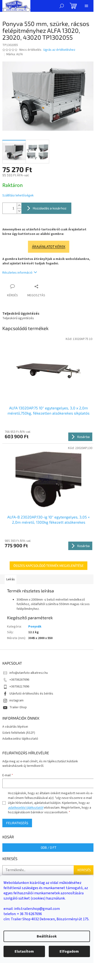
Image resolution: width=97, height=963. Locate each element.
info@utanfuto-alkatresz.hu (28, 672)
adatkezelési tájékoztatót (25, 807)
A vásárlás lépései (15, 726)
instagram (16, 700)
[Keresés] (61, 6)
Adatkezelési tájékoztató (20, 738)
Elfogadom (69, 951)
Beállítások (47, 936)
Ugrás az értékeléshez (59, 50)
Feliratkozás (17, 823)
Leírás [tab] (10, 579)
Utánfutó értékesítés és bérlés (31, 693)
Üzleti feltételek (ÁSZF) (18, 732)
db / (48, 847)
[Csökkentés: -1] (19, 211)
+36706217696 (19, 686)
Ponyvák (34, 626)
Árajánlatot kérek (48, 247)
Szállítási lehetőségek (18, 195)
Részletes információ (17, 272)
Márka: (14, 54)
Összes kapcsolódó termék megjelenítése (48, 566)
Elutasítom (24, 951)
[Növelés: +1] (19, 205)
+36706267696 (19, 679)
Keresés (84, 870)
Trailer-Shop (18, 707)
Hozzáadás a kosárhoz (49, 208)
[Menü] (86, 6)
